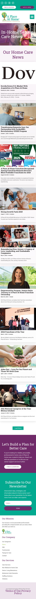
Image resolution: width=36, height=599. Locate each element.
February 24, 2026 (5, 90)
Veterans (4, 579)
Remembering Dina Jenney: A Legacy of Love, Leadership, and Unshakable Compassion (17, 251)
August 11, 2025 (5, 214)
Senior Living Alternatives (9, 570)
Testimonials (6, 550)
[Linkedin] (9, 3)
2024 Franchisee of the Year (12, 332)
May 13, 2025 (4, 255)
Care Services (6, 565)
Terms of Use (13, 590)
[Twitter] (13, 3)
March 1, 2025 (4, 334)
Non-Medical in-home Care (10, 567)
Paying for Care (6, 553)
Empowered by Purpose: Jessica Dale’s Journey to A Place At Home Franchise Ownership (17, 292)
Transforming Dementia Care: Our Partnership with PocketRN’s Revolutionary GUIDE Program (15, 129)
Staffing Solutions (7, 576)
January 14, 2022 (5, 413)
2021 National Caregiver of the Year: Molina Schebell (16, 410)
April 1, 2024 (4, 373)
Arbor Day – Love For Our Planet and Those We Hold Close (16, 370)
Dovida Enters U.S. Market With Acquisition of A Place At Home (14, 87)
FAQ (3, 547)
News (4, 544)
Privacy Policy (22, 592)
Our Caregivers (6, 541)
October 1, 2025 (4, 133)
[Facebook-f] (2, 3)
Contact (4, 555)
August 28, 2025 (5, 175)
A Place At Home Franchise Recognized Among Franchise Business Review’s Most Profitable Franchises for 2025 (17, 171)
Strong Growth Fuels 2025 (12, 212)
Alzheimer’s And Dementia (10, 573)
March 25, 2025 (4, 296)
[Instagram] (5, 3)
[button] (32, 17)
